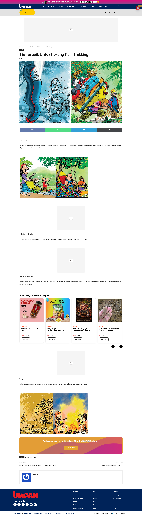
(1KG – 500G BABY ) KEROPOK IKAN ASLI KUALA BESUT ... (109, 329)
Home (21, 47)
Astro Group (122, 513)
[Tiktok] (110, 12)
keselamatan (28, 457)
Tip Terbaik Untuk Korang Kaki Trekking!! (55, 54)
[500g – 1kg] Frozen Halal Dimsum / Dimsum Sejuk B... (56, 329)
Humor (26, 47)
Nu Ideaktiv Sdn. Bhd (108, 513)
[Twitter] (107, 12)
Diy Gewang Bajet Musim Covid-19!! (111, 465)
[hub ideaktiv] (123, 5)
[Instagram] (105, 12)
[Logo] (25, 6)
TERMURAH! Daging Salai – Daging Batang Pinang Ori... (82, 329)
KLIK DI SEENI (71, 448)
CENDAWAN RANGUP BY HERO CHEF (31, 329)
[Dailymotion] (114, 12)
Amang (21, 58)
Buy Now (25, 339)
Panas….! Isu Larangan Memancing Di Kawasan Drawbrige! (37, 465)
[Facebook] (103, 12)
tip (35, 457)
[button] (118, 6)
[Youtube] (112, 12)
